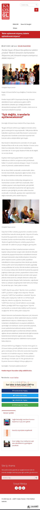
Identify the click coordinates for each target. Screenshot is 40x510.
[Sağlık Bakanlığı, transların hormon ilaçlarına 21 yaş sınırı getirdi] (7, 422)
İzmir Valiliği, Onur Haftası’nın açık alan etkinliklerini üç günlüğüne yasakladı (23, 443)
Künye (15, 28)
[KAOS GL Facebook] (16, 488)
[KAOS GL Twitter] (20, 488)
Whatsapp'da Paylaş (21, 405)
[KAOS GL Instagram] (23, 488)
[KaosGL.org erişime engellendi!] (7, 433)
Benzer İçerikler (8, 413)
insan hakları (14, 378)
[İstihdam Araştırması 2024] (20, 384)
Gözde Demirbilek (24, 46)
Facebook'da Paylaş (20, 391)
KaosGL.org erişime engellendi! (22, 430)
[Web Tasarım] (33, 507)
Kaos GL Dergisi (26, 24)
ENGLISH (15, 24)
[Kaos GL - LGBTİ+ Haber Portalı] (6, 11)
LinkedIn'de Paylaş (20, 400)
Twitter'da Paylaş (21, 395)
